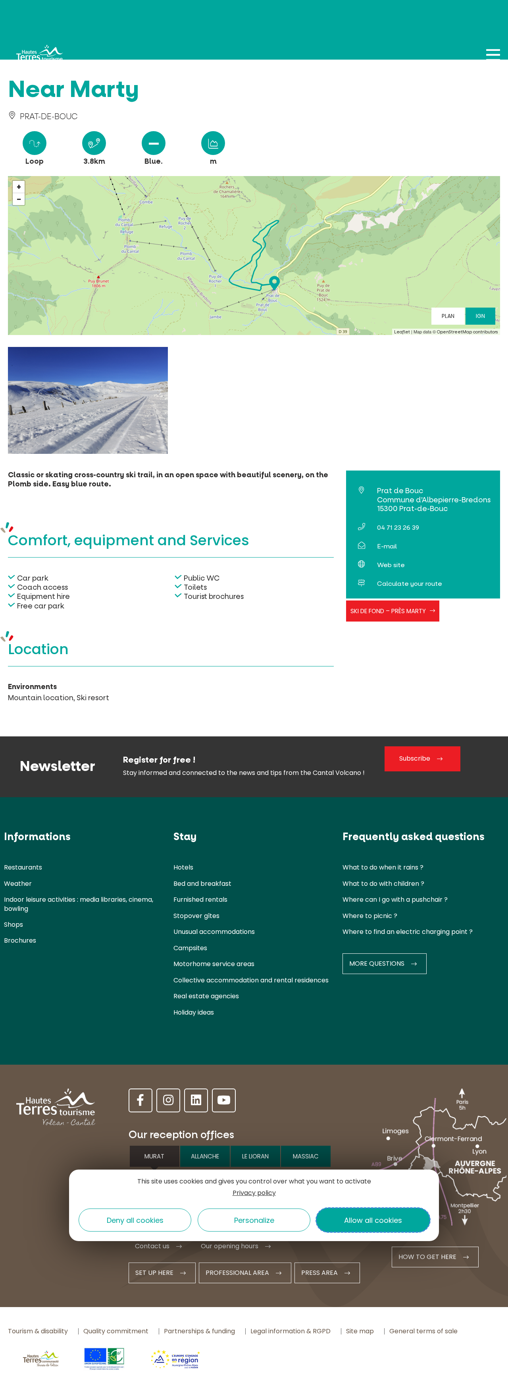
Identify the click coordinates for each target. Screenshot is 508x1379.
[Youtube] (224, 1100)
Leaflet (402, 332)
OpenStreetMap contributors (467, 332)
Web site (391, 565)
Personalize (254, 1220)
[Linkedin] (196, 1100)
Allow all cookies (373, 1220)
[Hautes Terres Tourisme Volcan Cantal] (39, 58)
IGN (480, 316)
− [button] (19, 199)
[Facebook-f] (140, 1100)
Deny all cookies (135, 1220)
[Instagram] (168, 1100)
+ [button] (19, 186)
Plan (448, 316)
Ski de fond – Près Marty (388, 611)
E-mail (387, 546)
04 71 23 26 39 (398, 527)
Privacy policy (254, 1192)
